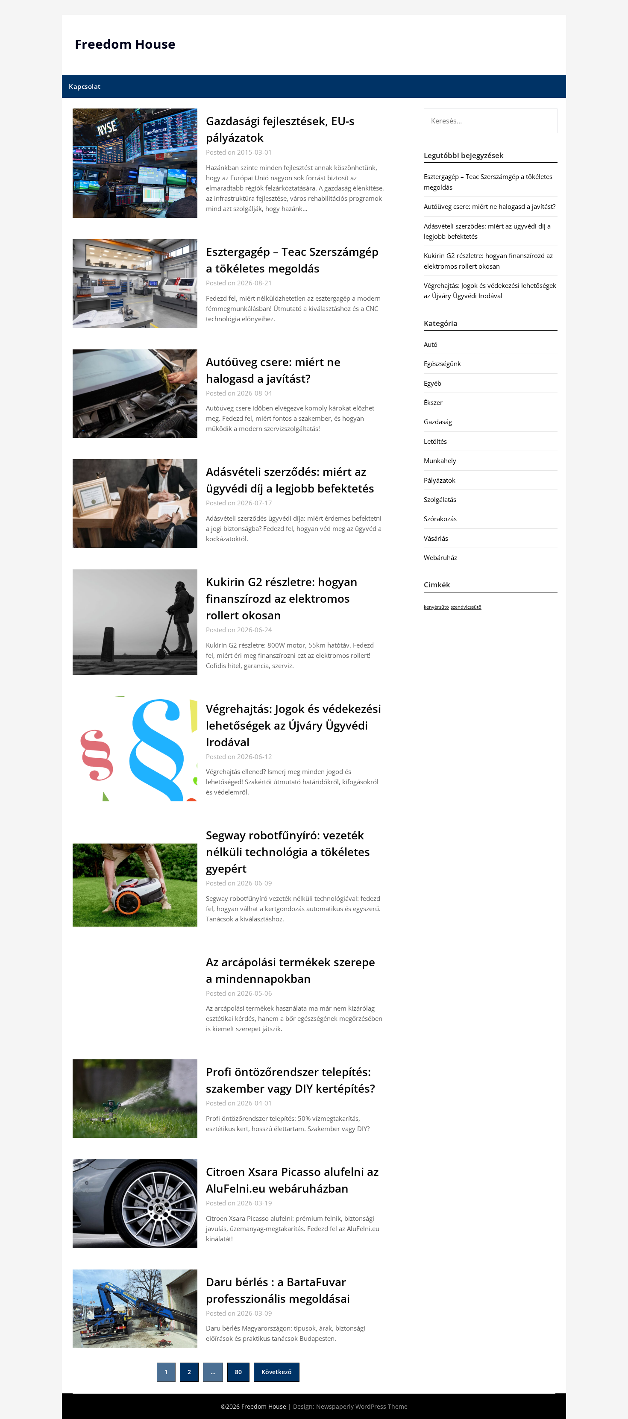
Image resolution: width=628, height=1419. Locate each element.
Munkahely (440, 460)
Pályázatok (439, 480)
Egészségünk (442, 363)
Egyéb (432, 383)
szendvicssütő (466, 607)
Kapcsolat (85, 86)
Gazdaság (438, 421)
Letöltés (435, 441)
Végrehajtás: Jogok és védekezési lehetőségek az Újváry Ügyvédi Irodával (293, 725)
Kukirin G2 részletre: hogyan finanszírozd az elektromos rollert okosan (282, 598)
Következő (276, 1372)
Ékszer (433, 402)
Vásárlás (436, 538)
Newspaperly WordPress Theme (362, 1406)
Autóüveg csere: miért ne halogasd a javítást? (489, 206)
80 (238, 1372)
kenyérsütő (436, 607)
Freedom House (125, 44)
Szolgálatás (440, 499)
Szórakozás (440, 518)
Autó (430, 344)
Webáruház (440, 557)
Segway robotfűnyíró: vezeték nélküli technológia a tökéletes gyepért (288, 851)
